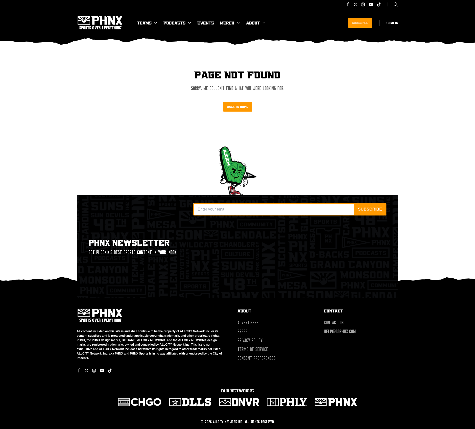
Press (242, 331)
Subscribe (360, 22)
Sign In (392, 23)
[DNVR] (239, 402)
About (253, 22)
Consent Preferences (257, 358)
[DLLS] (190, 402)
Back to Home (237, 106)
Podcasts (175, 22)
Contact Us (334, 322)
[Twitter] (355, 4)
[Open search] (395, 4)
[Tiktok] (378, 4)
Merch (227, 22)
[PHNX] (336, 402)
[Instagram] (362, 4)
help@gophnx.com (340, 331)
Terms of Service (253, 349)
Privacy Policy (250, 340)
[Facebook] (348, 4)
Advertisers (248, 322)
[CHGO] (139, 402)
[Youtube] (370, 4)
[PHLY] (287, 402)
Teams (144, 22)
